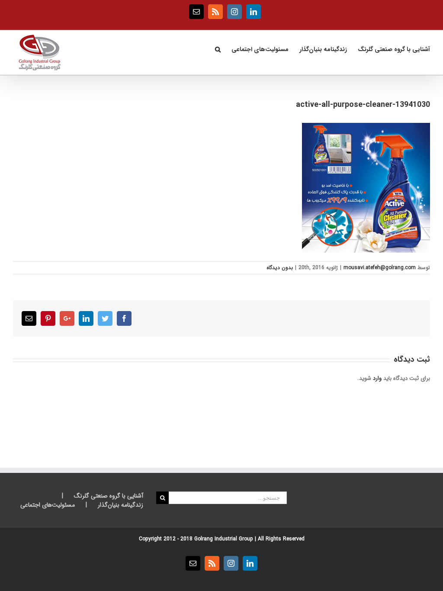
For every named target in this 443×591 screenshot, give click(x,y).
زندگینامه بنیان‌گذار (120, 505)
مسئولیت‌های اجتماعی (47, 505)
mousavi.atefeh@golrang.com (379, 267)
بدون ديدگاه (279, 267)
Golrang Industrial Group (223, 539)
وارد (377, 378)
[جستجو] (218, 48)
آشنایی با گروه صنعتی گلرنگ (108, 496)
